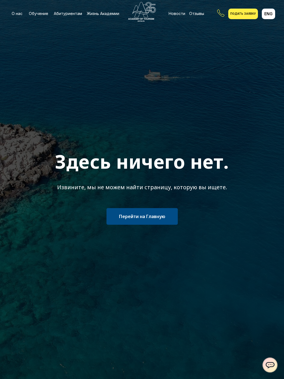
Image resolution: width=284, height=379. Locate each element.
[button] (243, 14)
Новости (177, 13)
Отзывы (196, 13)
